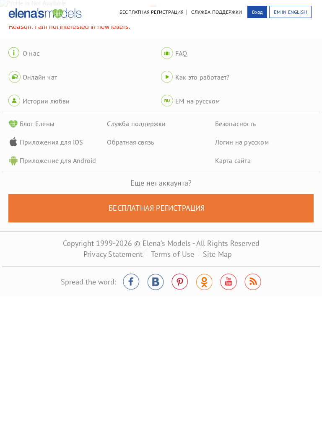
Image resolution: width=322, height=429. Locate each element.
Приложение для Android (58, 160)
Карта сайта (233, 160)
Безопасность (235, 123)
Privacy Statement (113, 254)
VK (155, 282)
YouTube (228, 282)
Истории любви (46, 101)
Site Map (217, 254)
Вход (257, 12)
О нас (31, 53)
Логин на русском (242, 142)
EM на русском (197, 101)
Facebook (131, 282)
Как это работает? (202, 77)
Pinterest (179, 282)
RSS (252, 282)
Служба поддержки (136, 123)
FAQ (181, 53)
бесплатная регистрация (151, 12)
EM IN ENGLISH (290, 12)
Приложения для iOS (51, 142)
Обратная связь (130, 142)
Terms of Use (172, 254)
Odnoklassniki (204, 282)
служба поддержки (216, 12)
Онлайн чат (40, 77)
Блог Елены (37, 123)
